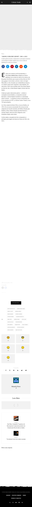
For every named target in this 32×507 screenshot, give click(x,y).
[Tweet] (7, 66)
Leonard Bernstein (20, 316)
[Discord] (19, 502)
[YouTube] (16, 502)
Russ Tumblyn (25, 324)
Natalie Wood (17, 319)
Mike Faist (10, 319)
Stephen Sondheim (11, 327)
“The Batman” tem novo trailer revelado (16, 438)
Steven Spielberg (21, 327)
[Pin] (12, 66)
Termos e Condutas (16, 498)
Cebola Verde (16, 2)
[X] (9, 502)
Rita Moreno (10, 324)
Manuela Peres (16, 386)
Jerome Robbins (11, 316)
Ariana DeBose (18, 311)
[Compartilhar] (3, 66)
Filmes (2, 53)
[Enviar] (21, 66)
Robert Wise (17, 324)
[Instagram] (12, 502)
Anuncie (8, 495)
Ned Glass (24, 319)
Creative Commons (16, 495)
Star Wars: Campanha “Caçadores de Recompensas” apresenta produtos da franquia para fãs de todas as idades (16, 425)
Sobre (24, 495)
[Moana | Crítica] (16, 406)
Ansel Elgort (10, 311)
